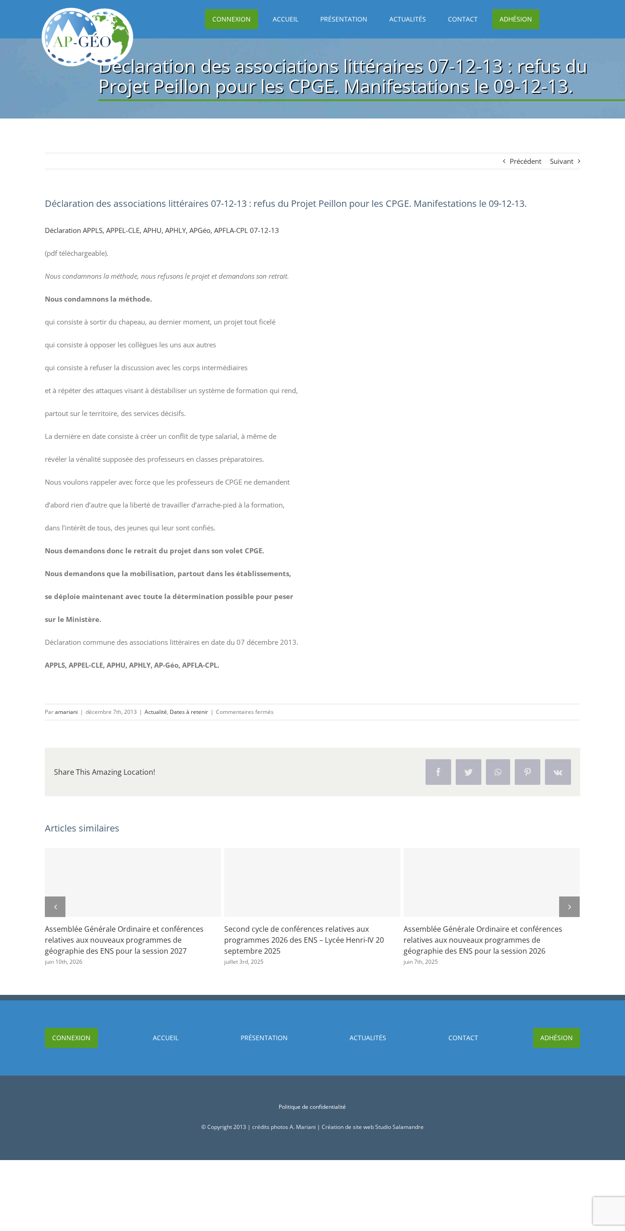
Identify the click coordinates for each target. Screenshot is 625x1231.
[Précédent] (55, 906)
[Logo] (87, 11)
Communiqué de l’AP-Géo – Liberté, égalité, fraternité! (304, 882)
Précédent (525, 161)
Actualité (156, 712)
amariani (66, 712)
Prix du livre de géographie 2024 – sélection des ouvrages (483, 882)
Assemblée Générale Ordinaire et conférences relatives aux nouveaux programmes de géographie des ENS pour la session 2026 (125, 882)
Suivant (561, 161)
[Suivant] (569, 906)
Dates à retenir (189, 712)
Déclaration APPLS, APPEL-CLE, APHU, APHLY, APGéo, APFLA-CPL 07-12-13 (162, 230)
